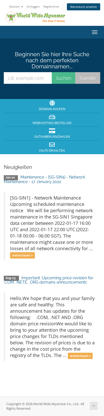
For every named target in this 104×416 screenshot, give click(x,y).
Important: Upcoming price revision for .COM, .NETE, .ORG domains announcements (48, 280)
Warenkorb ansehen (83, 7)
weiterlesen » (22, 255)
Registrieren (51, 6)
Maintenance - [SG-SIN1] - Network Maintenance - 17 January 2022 (44, 179)
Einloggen (33, 6)
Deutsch (14, 6)
